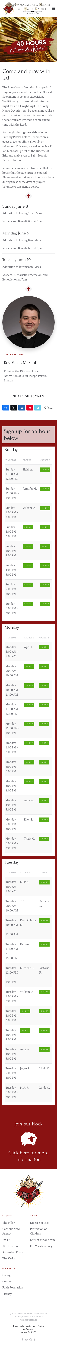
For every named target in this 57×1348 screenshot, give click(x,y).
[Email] (38, 407)
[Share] (6, 407)
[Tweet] (14, 407)
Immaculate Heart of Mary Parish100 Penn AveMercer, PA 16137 (28, 1329)
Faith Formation (12, 1287)
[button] (53, 8)
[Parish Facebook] (22, 1339)
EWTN (6, 1240)
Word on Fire (10, 1246)
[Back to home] (27, 8)
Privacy (7, 1294)
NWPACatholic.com (42, 1240)
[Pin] (30, 407)
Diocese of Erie (39, 1223)
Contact (7, 1281)
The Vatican (9, 1258)
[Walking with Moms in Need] (34, 1339)
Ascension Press (12, 1252)
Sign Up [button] (45, 469)
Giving (6, 1275)
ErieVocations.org (41, 1246)
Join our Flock (28, 1124)
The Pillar (8, 1223)
